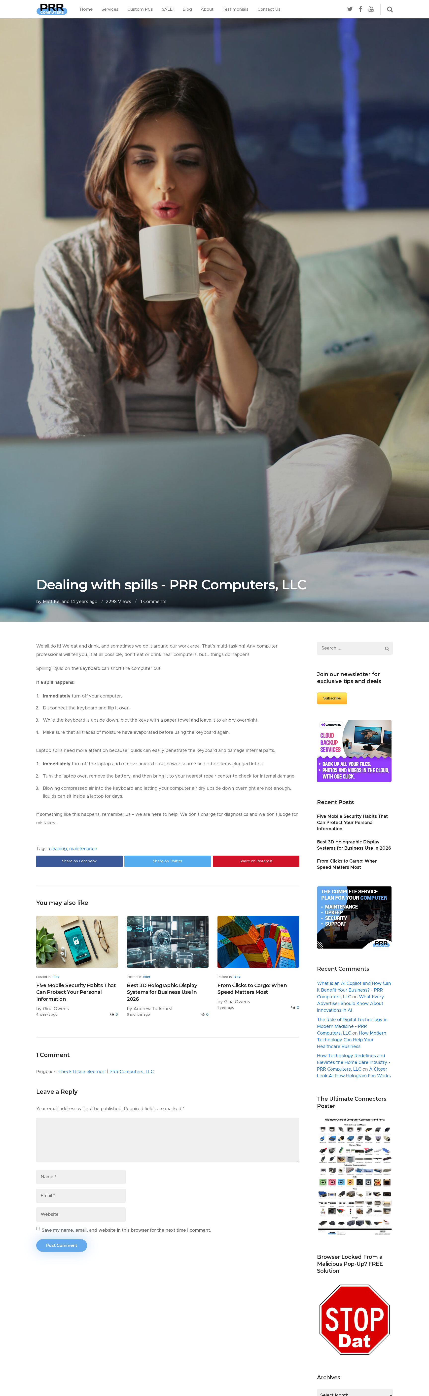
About (207, 9)
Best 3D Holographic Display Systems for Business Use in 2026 (162, 992)
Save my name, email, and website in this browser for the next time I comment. (126, 1230)
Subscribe (332, 698)
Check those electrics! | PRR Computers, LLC (106, 1072)
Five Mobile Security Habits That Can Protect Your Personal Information (76, 992)
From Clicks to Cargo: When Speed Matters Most (252, 988)
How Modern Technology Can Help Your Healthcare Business (351, 1040)
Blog (187, 9)
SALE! (168, 9)
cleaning (58, 849)
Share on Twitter (167, 861)
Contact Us (269, 9)
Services (110, 9)
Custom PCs (140, 9)
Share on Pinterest (256, 861)
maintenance (83, 849)
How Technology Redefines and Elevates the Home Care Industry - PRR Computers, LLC (353, 1063)
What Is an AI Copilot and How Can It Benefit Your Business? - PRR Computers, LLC (354, 990)
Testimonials (235, 9)
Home (86, 9)
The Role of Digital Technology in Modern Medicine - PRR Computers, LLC (352, 1027)
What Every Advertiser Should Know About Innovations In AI (350, 1004)
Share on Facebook (79, 861)
